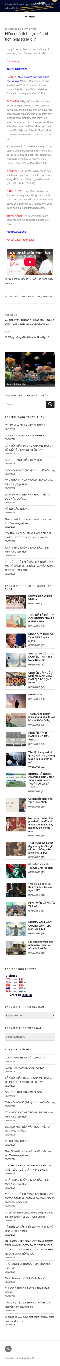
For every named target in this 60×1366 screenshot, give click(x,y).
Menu (32, 16)
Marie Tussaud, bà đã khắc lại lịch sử (25, 1278)
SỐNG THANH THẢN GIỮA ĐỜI (23, 460)
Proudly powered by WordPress (21, 1358)
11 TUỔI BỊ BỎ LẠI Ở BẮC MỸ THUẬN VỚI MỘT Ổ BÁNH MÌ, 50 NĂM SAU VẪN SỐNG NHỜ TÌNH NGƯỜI (30, 566)
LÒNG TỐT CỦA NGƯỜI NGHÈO (24, 435)
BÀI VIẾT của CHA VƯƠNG (25, 297)
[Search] (50, 404)
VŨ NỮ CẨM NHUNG (17, 508)
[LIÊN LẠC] (8, 1349)
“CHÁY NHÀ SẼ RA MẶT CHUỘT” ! (25, 425)
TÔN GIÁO (49, 297)
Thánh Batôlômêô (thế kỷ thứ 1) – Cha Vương (30, 470)
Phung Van (29, 29)
